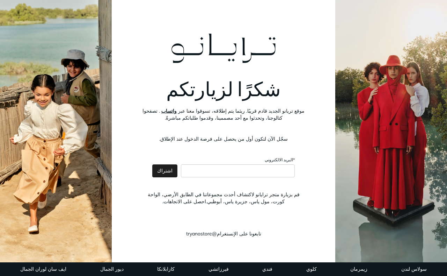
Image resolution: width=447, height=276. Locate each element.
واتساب (169, 111)
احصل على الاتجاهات (184, 201)
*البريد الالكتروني (280, 159)
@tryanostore (201, 234)
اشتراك (165, 171)
